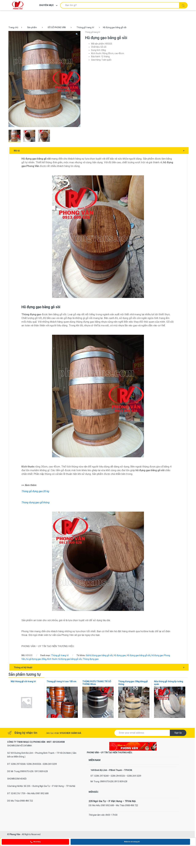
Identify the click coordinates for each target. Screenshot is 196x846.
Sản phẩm (32, 27)
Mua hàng (37, 841)
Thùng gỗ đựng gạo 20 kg (35, 491)
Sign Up (178, 733)
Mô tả (99, 150)
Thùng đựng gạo (90, 659)
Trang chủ (13, 27)
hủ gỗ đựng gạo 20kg (36, 659)
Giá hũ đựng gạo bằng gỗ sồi (99, 655)
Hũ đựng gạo (120, 655)
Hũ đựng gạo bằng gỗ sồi (138, 655)
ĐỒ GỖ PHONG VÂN (57, 27)
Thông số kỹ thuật (99, 667)
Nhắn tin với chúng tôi (132, 841)
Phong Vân (14, 834)
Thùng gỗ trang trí (85, 27)
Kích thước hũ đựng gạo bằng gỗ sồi (64, 659)
